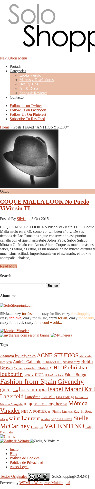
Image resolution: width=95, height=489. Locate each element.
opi (49, 411)
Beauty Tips (28, 84)
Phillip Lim (59, 411)
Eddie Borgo (75, 374)
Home (5, 127)
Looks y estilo (30, 75)
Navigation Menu (13, 58)
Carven (18, 368)
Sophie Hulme (61, 419)
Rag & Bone (83, 411)
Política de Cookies (24, 458)
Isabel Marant (65, 389)
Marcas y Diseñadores (36, 80)
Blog (13, 454)
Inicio (14, 449)
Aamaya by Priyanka (18, 356)
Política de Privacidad (26, 462)
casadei (30, 368)
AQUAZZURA (52, 362)
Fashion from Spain (28, 381)
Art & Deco (28, 88)
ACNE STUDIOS (57, 355)
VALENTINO (64, 426)
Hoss (15, 390)
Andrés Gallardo (27, 361)
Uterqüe (37, 427)
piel (70, 411)
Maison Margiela (11, 404)
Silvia (21, 219)
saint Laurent (24, 418)
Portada (15, 66)
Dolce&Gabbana (54, 375)
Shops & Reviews (33, 93)
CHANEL (43, 368)
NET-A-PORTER (34, 411)
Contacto (17, 97)
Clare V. (29, 375)
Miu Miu (41, 404)
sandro (45, 419)
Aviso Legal (19, 467)
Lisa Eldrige (65, 397)
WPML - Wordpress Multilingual (44, 483)
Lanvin (48, 396)
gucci (6, 389)
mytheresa (57, 403)
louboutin (81, 397)
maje (28, 403)
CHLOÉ (58, 367)
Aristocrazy (71, 362)
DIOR (39, 375)
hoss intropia (33, 389)
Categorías (18, 71)
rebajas (4, 419)
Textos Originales (14, 477)
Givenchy (70, 381)
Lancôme (32, 397)
